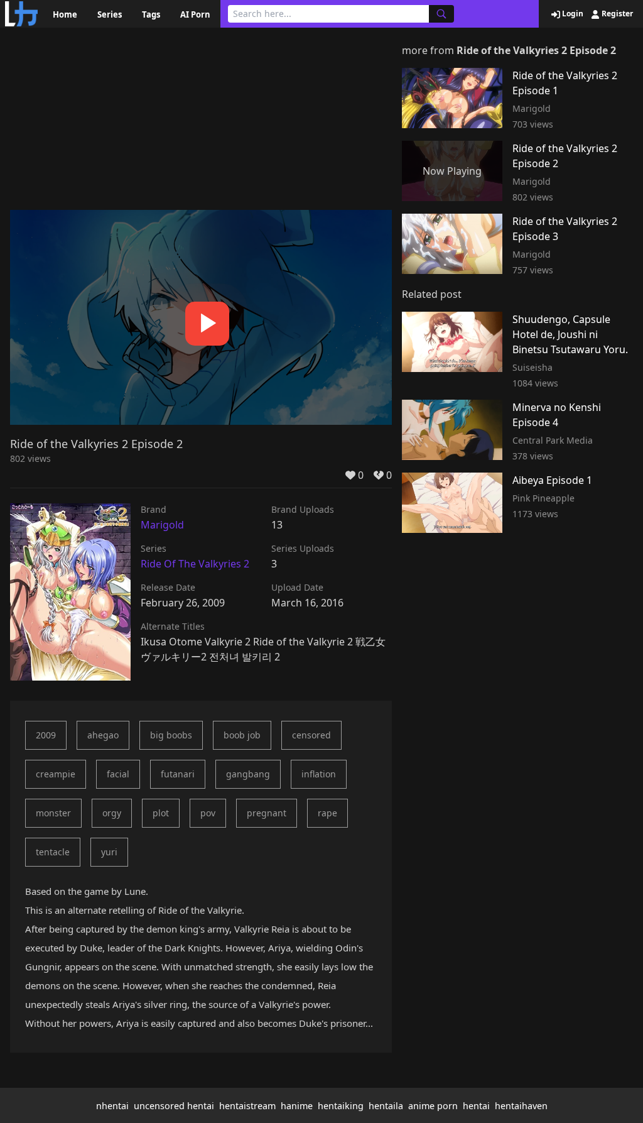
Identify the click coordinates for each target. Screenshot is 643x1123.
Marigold (162, 525)
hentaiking (341, 1106)
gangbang (248, 774)
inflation (318, 774)
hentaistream (247, 1106)
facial (118, 774)
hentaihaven (521, 1106)
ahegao (103, 735)
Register (616, 14)
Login (571, 14)
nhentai (112, 1106)
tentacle (53, 852)
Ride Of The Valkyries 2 (195, 564)
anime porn (433, 1106)
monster (53, 813)
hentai (476, 1106)
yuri (109, 852)
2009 (46, 735)
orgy (111, 813)
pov (207, 813)
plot (161, 813)
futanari (178, 774)
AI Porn (195, 14)
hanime (297, 1106)
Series (109, 14)
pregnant (266, 813)
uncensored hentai (174, 1106)
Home (65, 14)
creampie (55, 774)
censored (311, 735)
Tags (151, 14)
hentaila (386, 1106)
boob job (242, 735)
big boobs (171, 735)
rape (327, 813)
